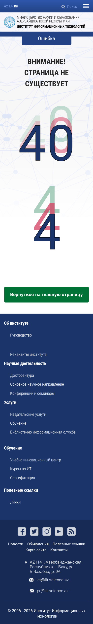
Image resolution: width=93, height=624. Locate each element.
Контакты (59, 550)
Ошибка (46, 38)
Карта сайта (36, 550)
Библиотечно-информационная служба (43, 432)
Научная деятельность (25, 363)
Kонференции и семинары (32, 393)
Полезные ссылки (21, 490)
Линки (15, 502)
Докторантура (22, 375)
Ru (16, 6)
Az (6, 6)
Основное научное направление (37, 384)
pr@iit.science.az (52, 590)
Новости (15, 544)
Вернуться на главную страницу (46, 294)
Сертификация (22, 477)
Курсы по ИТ (20, 468)
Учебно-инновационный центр (35, 459)
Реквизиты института (28, 354)
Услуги (10, 402)
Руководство (21, 335)
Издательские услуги (28, 414)
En (11, 6)
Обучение (18, 423)
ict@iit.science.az (52, 580)
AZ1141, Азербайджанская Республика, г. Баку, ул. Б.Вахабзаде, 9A (55, 567)
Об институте (16, 323)
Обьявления (38, 544)
